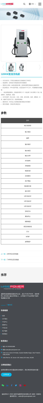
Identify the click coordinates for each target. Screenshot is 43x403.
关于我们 (4, 319)
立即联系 (6, 374)
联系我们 (4, 334)
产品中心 (4, 322)
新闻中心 (4, 324)
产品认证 (4, 327)
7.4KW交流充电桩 (10, 259)
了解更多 (9, 305)
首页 (3, 315)
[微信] (3, 385)
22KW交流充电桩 (9, 254)
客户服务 (4, 331)
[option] (21, 43)
